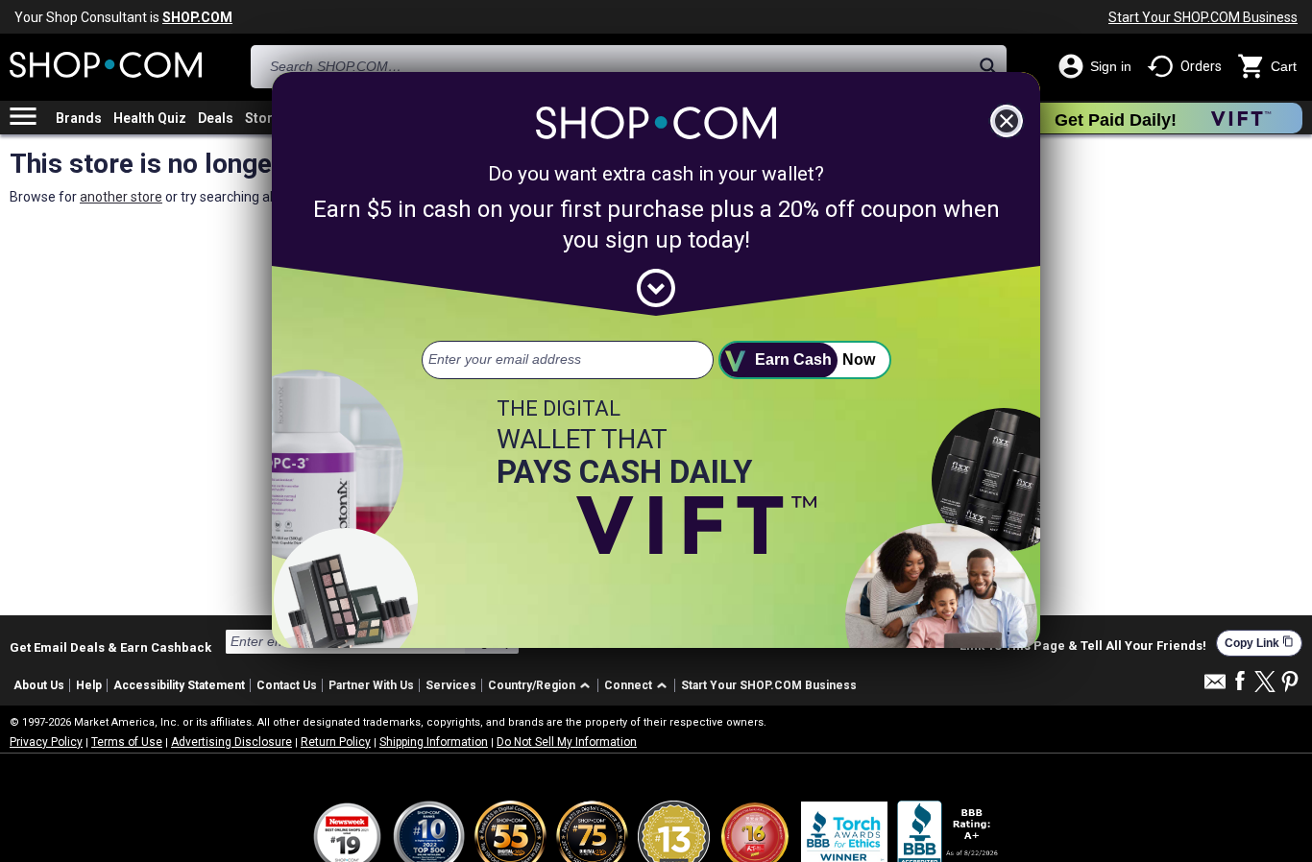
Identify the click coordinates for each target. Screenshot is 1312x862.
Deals (215, 118)
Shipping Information (433, 742)
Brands (79, 118)
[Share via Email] (1215, 687)
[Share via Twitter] (1265, 683)
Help (89, 685)
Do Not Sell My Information (567, 742)
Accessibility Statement (179, 685)
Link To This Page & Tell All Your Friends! (1083, 646)
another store (121, 196)
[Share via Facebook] (1240, 682)
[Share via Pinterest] (1289, 683)
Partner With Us (371, 685)
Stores (266, 118)
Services (450, 685)
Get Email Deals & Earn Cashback (110, 647)
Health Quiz (149, 118)
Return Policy (336, 742)
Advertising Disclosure (231, 742)
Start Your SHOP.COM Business (1203, 17)
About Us (38, 685)
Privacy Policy (46, 742)
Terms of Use (126, 742)
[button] (542, 686)
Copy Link (1259, 642)
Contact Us (286, 685)
